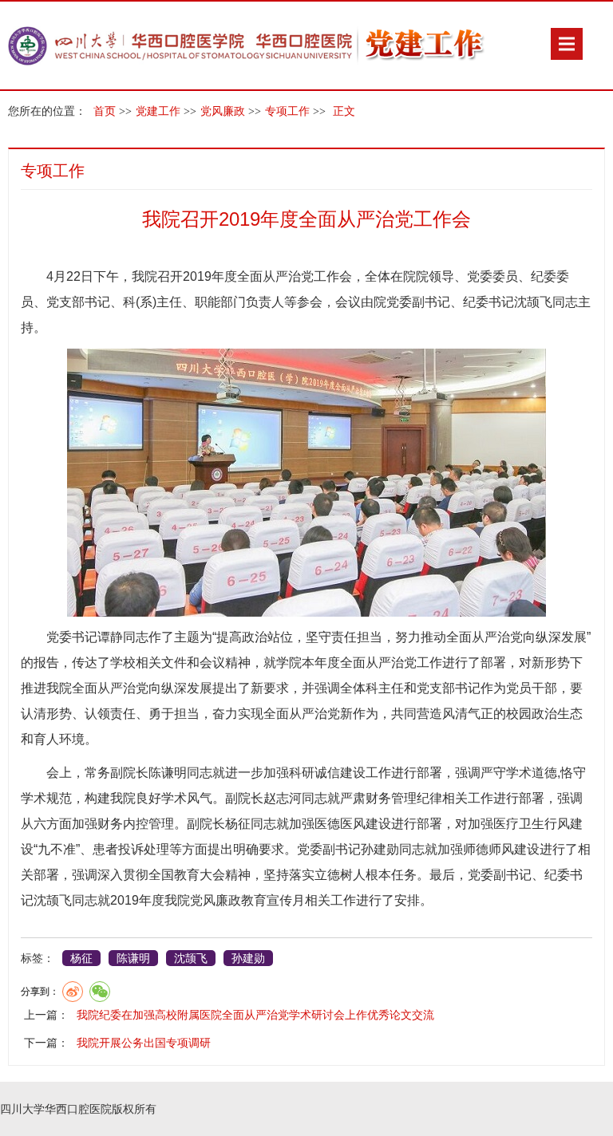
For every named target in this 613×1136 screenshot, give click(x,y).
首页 (104, 111)
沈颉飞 (191, 958)
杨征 (81, 958)
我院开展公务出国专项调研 (144, 1042)
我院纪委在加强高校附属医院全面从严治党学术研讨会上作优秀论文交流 (255, 1014)
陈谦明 (133, 958)
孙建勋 (248, 958)
